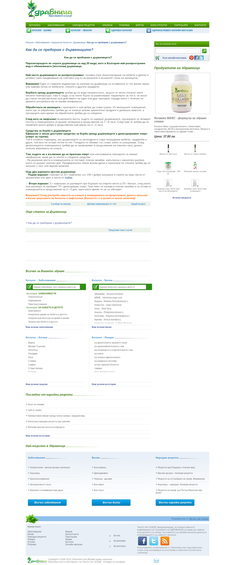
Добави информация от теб (101, 204)
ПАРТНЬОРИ (181, 25)
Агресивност (34, 311)
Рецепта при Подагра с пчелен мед (176, 467)
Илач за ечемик (36, 404)
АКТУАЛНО (34, 25)
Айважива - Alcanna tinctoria (108, 294)
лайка (68, 177)
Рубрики (32, 544)
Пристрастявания (37, 304)
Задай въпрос (138, 204)
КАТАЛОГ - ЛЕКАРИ (81, 30)
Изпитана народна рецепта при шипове (49, 421)
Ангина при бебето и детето (43, 322)
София (32, 364)
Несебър (33, 350)
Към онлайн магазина (174, 58)
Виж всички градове (37, 384)
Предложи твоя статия (120, 230)
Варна (31, 342)
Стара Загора (35, 368)
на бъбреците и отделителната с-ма (113, 350)
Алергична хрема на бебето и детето (47, 314)
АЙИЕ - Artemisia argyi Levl (108, 297)
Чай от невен (35, 410)
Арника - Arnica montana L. (108, 319)
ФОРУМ (140, 25)
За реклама (119, 541)
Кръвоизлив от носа (40, 484)
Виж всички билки (101, 327)
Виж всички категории (104, 384)
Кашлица (35, 473)
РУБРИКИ (124, 25)
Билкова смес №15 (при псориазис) (195, 190)
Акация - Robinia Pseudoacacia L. (111, 301)
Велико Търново (36, 346)
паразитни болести (61, 42)
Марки (68, 539)
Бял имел (99, 484)
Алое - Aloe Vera (102, 308)
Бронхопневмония (39, 479)
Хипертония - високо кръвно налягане (50, 467)
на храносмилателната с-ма (109, 346)
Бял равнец (100, 467)
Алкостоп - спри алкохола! (108, 305)
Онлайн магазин (73, 544)
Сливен (32, 361)
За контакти (119, 546)
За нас (116, 535)
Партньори (71, 536)
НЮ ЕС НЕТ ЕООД (198, 519)
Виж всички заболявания (39, 327)
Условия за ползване (114, 562)
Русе (30, 357)
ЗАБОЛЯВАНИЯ (56, 25)
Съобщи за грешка (61, 204)
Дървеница (79, 42)
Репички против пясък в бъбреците (46, 427)
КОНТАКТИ (200, 25)
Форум (68, 531)
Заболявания (42, 42)
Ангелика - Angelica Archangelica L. (112, 316)
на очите (99, 353)
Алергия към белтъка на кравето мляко (48, 318)
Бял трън (99, 490)
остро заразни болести (106, 364)
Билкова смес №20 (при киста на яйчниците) (168, 190)
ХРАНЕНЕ (107, 25)
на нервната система (105, 361)
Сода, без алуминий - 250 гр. (168, 172)
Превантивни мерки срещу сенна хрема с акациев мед (56, 416)
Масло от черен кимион (195, 154)
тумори (98, 368)
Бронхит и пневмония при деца (46, 490)
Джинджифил (101, 473)
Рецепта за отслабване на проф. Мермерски (181, 479)
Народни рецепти (37, 536)
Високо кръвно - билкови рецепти (175, 473)
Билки (31, 534)
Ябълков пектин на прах (195, 171)
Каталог (69, 542)
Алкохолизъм (35, 297)
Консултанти (72, 534)
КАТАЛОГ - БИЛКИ (41, 30)
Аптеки (31, 542)
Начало (30, 42)
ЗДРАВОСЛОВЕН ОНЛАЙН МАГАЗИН (172, 30)
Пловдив (32, 353)
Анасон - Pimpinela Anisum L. (109, 312)
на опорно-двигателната (107, 357)
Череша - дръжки (103, 479)
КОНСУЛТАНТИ (159, 25)
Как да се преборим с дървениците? (50, 222)
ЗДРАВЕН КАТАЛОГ (121, 30)
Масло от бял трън (168, 154)
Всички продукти (182, 197)
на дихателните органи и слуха (110, 342)
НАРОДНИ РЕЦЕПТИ (84, 25)
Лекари (31, 539)
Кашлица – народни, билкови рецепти (178, 484)
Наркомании (34, 300)
